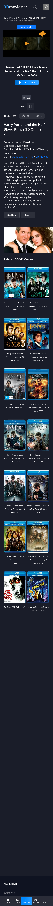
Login (46, 7)
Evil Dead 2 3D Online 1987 (14, 607)
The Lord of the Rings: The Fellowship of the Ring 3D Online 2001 (38, 559)
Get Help (11, 215)
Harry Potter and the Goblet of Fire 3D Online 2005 (15, 406)
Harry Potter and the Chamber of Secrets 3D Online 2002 (38, 306)
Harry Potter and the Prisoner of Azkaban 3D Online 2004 (15, 357)
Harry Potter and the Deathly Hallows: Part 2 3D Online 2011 (38, 458)
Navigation (10, 883)
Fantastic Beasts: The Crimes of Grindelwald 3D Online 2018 (15, 509)
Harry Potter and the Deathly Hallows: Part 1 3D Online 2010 (14, 458)
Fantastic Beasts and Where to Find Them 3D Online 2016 (38, 509)
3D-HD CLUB (28, 82)
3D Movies (9, 892)
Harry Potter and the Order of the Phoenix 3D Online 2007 (14, 306)
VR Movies (42, 156)
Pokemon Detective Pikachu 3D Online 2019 (38, 609)
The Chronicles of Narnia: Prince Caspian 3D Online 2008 (15, 559)
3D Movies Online (12, 17)
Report (28, 215)
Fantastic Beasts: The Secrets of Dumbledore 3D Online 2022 (38, 407)
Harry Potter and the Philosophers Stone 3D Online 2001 (38, 357)
